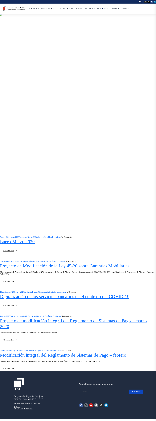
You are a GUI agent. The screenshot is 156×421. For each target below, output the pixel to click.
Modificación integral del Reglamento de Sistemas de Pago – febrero (63, 355)
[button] (140, 2)
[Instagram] (145, 2)
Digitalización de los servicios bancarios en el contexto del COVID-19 (64, 296)
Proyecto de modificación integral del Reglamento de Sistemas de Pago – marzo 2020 (73, 323)
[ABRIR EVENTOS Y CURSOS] (128, 9)
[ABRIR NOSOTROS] (38, 9)
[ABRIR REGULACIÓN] (82, 9)
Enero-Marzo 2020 (17, 241)
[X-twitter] (148, 2)
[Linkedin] (154, 2)
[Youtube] (91, 405)
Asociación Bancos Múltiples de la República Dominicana (40, 237)
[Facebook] (151, 2)
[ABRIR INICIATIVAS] (51, 9)
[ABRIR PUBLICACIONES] (67, 9)
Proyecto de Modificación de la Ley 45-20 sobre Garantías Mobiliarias (65, 265)
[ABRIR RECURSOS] (94, 9)
